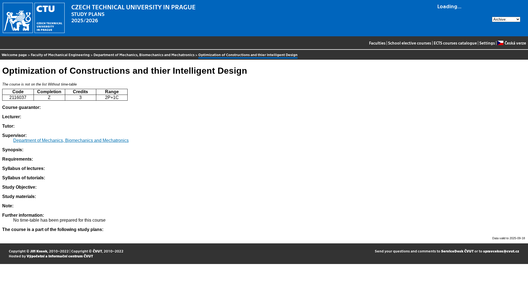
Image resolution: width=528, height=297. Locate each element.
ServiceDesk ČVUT (457, 251)
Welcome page (14, 55)
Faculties (377, 42)
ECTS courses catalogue (455, 42)
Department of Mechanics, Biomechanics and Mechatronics (144, 55)
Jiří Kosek (38, 251)
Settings (487, 42)
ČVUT (97, 251)
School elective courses (409, 42)
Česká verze (515, 42)
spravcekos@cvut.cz (501, 251)
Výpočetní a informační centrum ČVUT (60, 256)
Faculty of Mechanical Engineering (60, 55)
